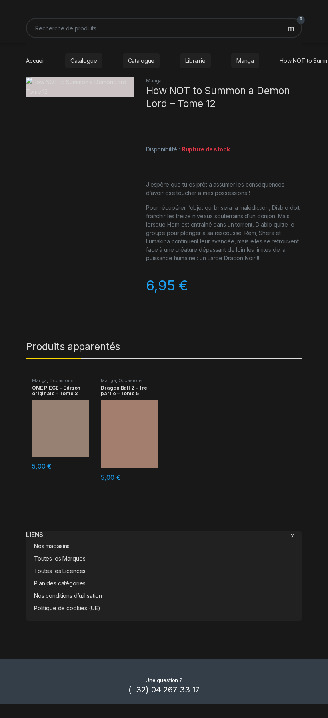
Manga (245, 60)
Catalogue (83, 60)
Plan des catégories (60, 583)
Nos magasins (52, 546)
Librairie (195, 60)
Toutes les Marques (59, 558)
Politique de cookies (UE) (67, 608)
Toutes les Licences (60, 570)
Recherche (291, 28)
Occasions (61, 380)
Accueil (35, 60)
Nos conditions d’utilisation (68, 595)
